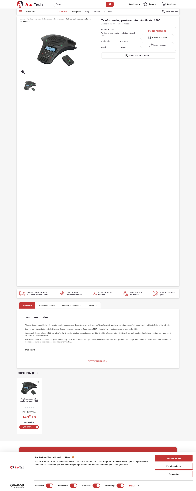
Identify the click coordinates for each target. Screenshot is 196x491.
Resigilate (76, 11)
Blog (87, 11)
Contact (96, 11)
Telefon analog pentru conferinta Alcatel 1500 (29, 400)
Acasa (23, 19)
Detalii (132, 486)
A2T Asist (108, 11)
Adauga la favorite (159, 37)
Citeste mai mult (96, 361)
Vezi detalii (28, 427)
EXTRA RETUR (105, 293)
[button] (134, 4)
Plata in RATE (136, 293)
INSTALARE (74, 293)
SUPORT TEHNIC (167, 293)
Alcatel (123, 47)
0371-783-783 (172, 11)
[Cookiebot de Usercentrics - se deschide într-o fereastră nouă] (17, 486)
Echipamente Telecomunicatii (53, 19)
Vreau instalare (159, 45)
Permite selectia (173, 466)
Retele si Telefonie (34, 19)
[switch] (73, 486)
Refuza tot (174, 474)
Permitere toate (174, 458)
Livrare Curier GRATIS (38, 293)
